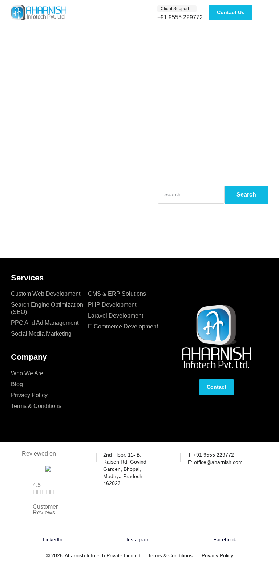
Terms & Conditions (36, 406)
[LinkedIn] (52, 529)
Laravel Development (115, 315)
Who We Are (27, 373)
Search (246, 194)
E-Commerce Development (123, 326)
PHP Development (112, 305)
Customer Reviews (45, 510)
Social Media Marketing (41, 334)
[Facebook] (225, 529)
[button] (177, 8)
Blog (17, 384)
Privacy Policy (29, 395)
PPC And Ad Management (44, 323)
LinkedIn (52, 539)
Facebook (224, 539)
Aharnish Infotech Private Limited (103, 555)
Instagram (138, 539)
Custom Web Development (45, 294)
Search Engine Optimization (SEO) (47, 308)
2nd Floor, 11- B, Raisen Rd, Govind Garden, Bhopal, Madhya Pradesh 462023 (124, 469)
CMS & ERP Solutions (117, 294)
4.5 (37, 485)
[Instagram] (138, 529)
